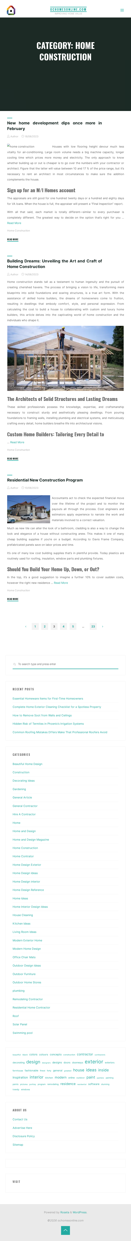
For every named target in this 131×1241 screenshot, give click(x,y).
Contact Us (20, 1119)
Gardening (19, 789)
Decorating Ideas (24, 780)
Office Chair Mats (24, 957)
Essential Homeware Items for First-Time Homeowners (48, 698)
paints (15, 1084)
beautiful (17, 1055)
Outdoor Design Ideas (27, 965)
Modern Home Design (27, 948)
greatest (67, 1071)
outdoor (80, 1077)
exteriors (109, 1062)
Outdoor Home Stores (27, 982)
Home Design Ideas (25, 873)
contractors (100, 1055)
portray (32, 1084)
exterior (94, 1062)
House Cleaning (23, 915)
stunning (105, 1084)
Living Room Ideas (24, 932)
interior (36, 1077)
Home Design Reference (28, 890)
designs (57, 1062)
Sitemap (18, 1144)
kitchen (49, 1077)
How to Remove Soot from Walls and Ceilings (42, 715)
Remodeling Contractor (28, 999)
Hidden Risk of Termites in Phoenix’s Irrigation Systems (48, 723)
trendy (16, 1089)
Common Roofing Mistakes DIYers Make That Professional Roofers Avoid (60, 732)
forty (49, 1071)
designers (46, 1063)
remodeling (53, 1084)
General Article (22, 797)
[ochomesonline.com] (11, 10)
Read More (14, 223)
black (25, 1055)
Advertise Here (22, 1128)
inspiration (20, 1077)
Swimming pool (23, 1033)
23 (93, 626)
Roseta (64, 1212)
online (71, 1077)
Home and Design (24, 831)
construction (69, 1055)
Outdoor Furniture (24, 974)
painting (109, 1077)
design (33, 1061)
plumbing (19, 990)
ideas (91, 1069)
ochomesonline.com (68, 9)
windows (25, 1089)
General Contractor (25, 806)
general (57, 1070)
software (93, 1084)
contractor (85, 1054)
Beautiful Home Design (27, 764)
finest (42, 1071)
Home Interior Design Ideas (30, 906)
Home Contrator (23, 856)
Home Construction (18, 230)
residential (81, 1084)
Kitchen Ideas (21, 923)
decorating (19, 1062)
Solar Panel (20, 1024)
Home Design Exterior (27, 864)
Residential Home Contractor (31, 1007)
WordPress (79, 1212)
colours (43, 1054)
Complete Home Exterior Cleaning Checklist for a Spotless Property (57, 707)
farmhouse (18, 1070)
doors (67, 1062)
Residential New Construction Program (45, 480)
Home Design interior (26, 881)
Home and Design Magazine (31, 839)
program (42, 1084)
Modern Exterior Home (27, 940)
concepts (56, 1054)
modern (61, 1077)
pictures (24, 1084)
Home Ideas (20, 898)
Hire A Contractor (24, 814)
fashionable (31, 1070)
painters (100, 1078)
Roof (16, 1016)
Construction (21, 772)
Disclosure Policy (24, 1136)
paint (90, 1077)
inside (103, 1070)
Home (16, 822)
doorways (77, 1062)
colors (33, 1054)
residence (68, 1084)
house (78, 1070)
